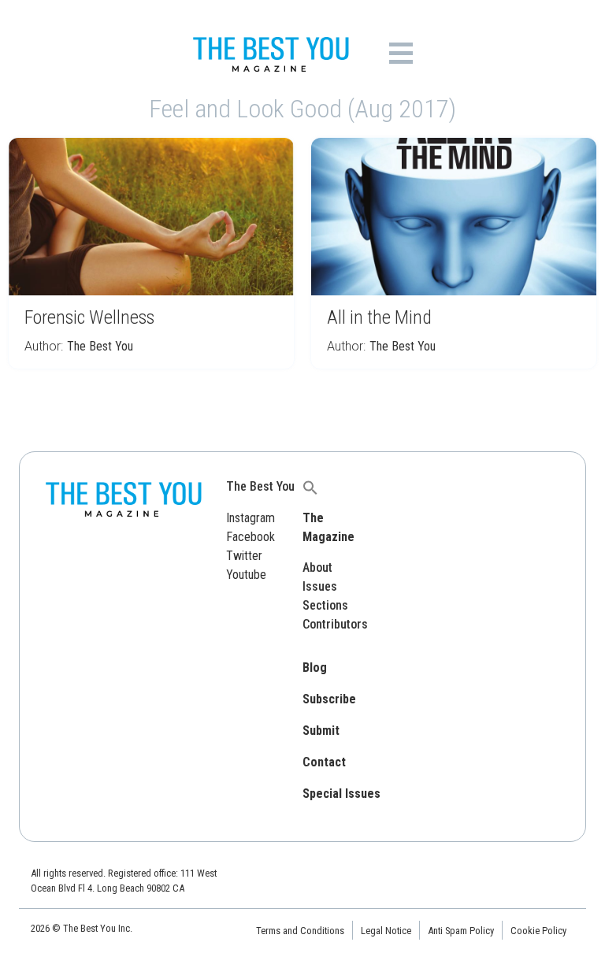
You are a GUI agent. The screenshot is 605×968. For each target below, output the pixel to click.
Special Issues (341, 793)
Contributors (335, 624)
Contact (324, 762)
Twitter (244, 555)
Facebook (250, 536)
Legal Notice (386, 930)
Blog (314, 667)
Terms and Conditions (300, 930)
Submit (321, 730)
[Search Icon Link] (310, 486)
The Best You (100, 346)
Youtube (246, 574)
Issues (319, 586)
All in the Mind (379, 317)
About (317, 567)
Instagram (250, 517)
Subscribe (329, 699)
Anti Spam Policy (461, 930)
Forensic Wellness (89, 317)
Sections (325, 605)
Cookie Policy (538, 930)
